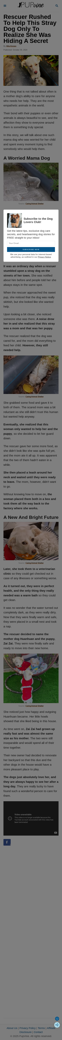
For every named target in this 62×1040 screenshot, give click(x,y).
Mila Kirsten (11, 46)
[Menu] (5, 6)
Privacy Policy (27, 1028)
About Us (12, 1028)
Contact (38, 1032)
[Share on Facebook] (7, 842)
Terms (41, 1028)
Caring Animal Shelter (35, 204)
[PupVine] (31, 6)
